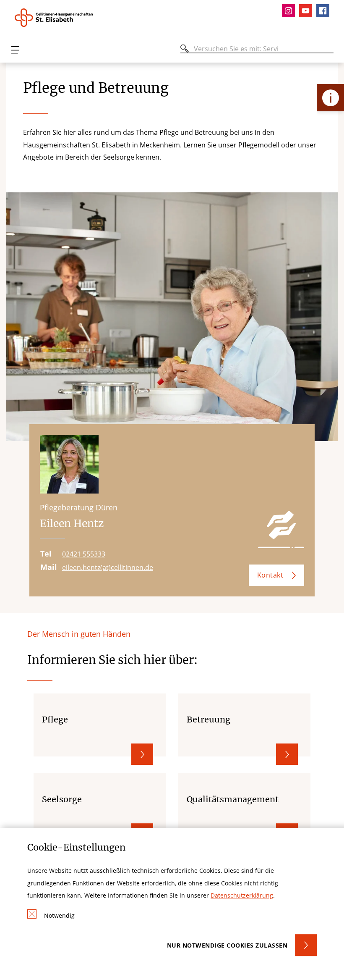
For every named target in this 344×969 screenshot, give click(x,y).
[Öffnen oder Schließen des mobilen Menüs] (15, 50)
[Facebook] (325, 10)
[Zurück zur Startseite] (59, 17)
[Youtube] (307, 10)
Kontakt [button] (270, 575)
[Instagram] (290, 10)
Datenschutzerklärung (242, 895)
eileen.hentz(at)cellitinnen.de (107, 567)
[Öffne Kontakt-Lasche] (330, 97)
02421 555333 (83, 554)
